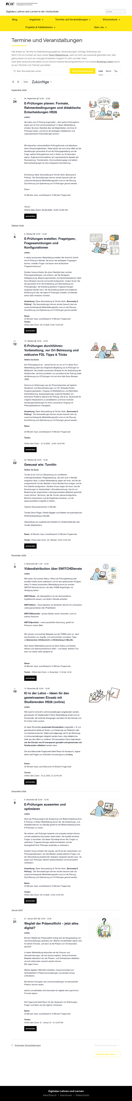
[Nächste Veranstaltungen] (18, 81)
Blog (14, 19)
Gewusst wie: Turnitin (40, 464)
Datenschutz (82, 1095)
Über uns (99, 27)
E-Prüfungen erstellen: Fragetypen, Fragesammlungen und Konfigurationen (50, 242)
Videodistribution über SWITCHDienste (53, 568)
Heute (26, 82)
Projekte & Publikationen (39, 27)
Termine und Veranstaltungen (72, 19)
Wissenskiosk (110, 19)
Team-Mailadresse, (59, 55)
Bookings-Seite (105, 62)
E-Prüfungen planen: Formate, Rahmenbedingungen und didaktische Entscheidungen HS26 (52, 107)
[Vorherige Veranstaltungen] (13, 81)
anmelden (30, 216)
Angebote (35, 19)
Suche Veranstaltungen (82, 71)
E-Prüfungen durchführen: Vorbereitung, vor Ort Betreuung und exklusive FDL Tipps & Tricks (51, 350)
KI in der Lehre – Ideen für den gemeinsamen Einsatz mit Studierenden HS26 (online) (46, 697)
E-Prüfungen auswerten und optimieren (45, 806)
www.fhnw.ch (49, 1095)
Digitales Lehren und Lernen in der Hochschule (9, 11)
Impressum (66, 1095)
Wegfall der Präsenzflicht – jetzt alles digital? (51, 925)
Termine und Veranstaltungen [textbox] (46, 40)
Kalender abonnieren (106, 1054)
